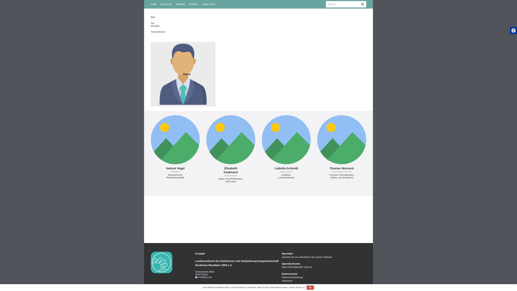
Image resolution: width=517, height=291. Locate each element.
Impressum (287, 281)
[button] (513, 30)
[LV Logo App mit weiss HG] (161, 262)
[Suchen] (362, 4)
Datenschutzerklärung (292, 277)
